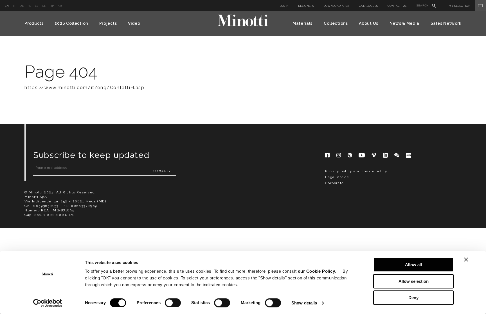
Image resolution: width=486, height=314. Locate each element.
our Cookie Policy (316, 271)
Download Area (336, 5)
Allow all (413, 264)
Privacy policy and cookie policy (356, 171)
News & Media (404, 23)
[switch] (173, 302)
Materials (302, 23)
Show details (304, 303)
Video (134, 23)
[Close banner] (466, 259)
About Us (368, 23)
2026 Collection (71, 23)
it (14, 5)
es (36, 5)
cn (44, 5)
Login (284, 5)
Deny (413, 297)
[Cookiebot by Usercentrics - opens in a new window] (47, 303)
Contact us (397, 5)
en (7, 5)
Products (34, 23)
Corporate (334, 183)
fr (29, 5)
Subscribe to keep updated (91, 155)
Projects (108, 23)
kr (60, 5)
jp (52, 5)
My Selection (460, 5)
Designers (306, 5)
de (22, 5)
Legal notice (337, 177)
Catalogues (368, 5)
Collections (336, 23)
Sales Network (446, 23)
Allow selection (414, 281)
